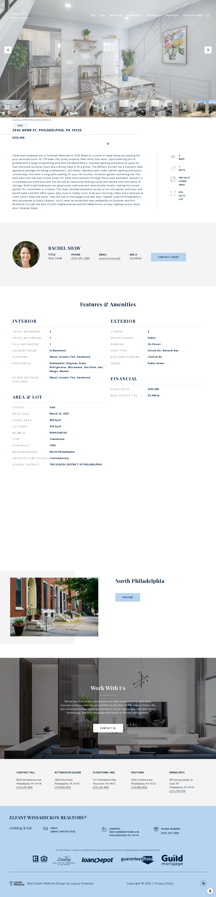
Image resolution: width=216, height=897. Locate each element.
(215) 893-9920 (63, 787)
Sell (103, 15)
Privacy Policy (164, 883)
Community (135, 15)
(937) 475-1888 (80, 258)
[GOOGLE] (203, 883)
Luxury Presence (82, 883)
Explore (127, 597)
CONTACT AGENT (168, 257)
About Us (116, 15)
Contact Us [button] (108, 728)
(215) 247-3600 (24, 787)
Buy (93, 15)
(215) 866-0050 (139, 787)
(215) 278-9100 (177, 791)
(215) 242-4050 (101, 787)
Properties (154, 15)
